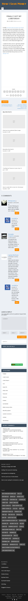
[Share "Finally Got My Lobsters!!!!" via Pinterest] (12, 91)
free (4, 514)
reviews (4, 417)
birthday (5, 496)
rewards (13, 532)
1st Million (3, 564)
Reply (17, 213)
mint (18, 529)
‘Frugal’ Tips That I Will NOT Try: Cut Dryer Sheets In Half (13, 450)
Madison (5, 454)
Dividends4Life (4, 567)
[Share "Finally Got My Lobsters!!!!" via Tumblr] (10, 91)
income (5, 523)
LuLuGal (14, 218)
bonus (12, 496)
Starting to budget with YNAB (8, 466)
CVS (4, 383)
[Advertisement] (14, 68)
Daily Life (9, 594)
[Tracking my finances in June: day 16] (14, 159)
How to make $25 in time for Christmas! (13, 187)
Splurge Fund (5, 53)
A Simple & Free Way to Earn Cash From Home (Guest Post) (13, 444)
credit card (14, 502)
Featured (5, 393)
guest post (12, 517)
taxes (22, 544)
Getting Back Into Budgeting (8, 473)
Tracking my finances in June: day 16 (12, 168)
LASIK (4, 526)
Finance (4, 435)
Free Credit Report (5, 570)
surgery (5, 544)
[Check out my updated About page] (14, 121)
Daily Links (5, 390)
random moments (7, 414)
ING (22, 523)
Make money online (7, 407)
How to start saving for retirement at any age (12, 480)
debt (21, 508)
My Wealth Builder (5, 580)
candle (5, 499)
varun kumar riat (7, 442)
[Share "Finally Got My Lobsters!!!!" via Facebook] (4, 91)
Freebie (4, 400)
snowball (5, 541)
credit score (6, 508)
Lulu (4, 428)
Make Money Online (11, 598)
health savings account (9, 520)
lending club (13, 526)
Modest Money (4, 574)
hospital (22, 520)
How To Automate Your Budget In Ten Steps (14, 455)
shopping (16, 538)
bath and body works (9, 493)
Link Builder (5, 403)
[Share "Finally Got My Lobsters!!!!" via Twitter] (7, 91)
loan (21, 526)
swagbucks (14, 544)
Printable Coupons (11, 235)
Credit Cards (6, 377)
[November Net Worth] (14, 140)
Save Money (5, 420)
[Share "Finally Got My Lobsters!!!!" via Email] (20, 91)
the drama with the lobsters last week (15, 27)
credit (5, 502)
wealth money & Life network (10, 547)
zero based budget (8, 550)
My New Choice (5, 577)
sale (15, 535)
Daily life (5, 387)
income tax (14, 523)
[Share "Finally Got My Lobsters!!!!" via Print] (23, 91)
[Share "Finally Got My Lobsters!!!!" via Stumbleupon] (18, 91)
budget (4, 373)
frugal (19, 514)
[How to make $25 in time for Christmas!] (14, 178)
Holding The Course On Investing (9, 470)
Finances (5, 397)
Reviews (20, 596)
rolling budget (7, 535)
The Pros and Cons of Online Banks (9, 476)
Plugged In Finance (5, 587)
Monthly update (7, 410)
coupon (22, 499)
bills (19, 493)
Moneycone (11, 201)
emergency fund (7, 511)
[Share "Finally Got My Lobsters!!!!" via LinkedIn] (15, 91)
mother (5, 532)
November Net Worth (8, 149)
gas (4, 517)
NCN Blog (3, 584)
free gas (11, 514)
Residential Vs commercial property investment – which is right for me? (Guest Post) (13, 431)
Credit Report (6, 380)
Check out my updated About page (12, 130)
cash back (13, 499)
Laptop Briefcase (13, 255)
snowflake (15, 541)
